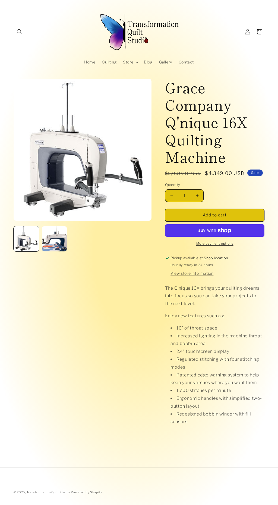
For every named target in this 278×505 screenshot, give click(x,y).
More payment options (214, 243)
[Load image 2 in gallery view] (54, 239)
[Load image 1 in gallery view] (26, 239)
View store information (191, 273)
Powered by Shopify (86, 492)
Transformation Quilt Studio (48, 492)
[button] (20, 32)
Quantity (172, 185)
